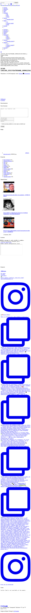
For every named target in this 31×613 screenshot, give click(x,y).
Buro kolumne (6, 159)
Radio (4, 171)
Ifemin (4, 165)
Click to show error (6, 242)
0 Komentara (27, 73)
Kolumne (5, 166)
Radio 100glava (7, 172)
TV (4, 175)
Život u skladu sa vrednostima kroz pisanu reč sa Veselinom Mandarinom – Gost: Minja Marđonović (15, 213)
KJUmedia (16, 611)
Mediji (4, 167)
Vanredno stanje (7, 176)
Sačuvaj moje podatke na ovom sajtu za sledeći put (13, 124)
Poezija (5, 170)
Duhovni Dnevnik (7, 161)
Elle (4, 162)
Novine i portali (7, 168)
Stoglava (21, 73)
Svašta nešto (6, 174)
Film (4, 163)
